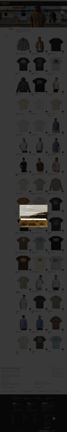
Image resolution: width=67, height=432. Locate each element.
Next (33, 219)
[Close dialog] (46, 206)
